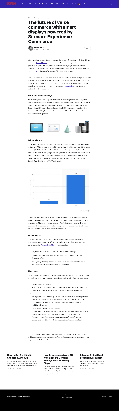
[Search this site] (110, 3)
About (62, 397)
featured (34, 71)
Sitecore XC (49, 4)
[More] (88, 4)
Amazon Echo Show (48, 245)
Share (87, 48)
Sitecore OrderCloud (36, 4)
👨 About (82, 4)
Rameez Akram (39, 47)
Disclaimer (69, 397)
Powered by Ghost (107, 396)
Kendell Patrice (41, 63)
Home (24, 4)
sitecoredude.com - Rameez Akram (16, 396)
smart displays (69, 86)
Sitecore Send (71, 4)
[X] (65, 394)
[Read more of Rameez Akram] (30, 48)
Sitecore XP (60, 4)
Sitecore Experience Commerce (38, 18)
